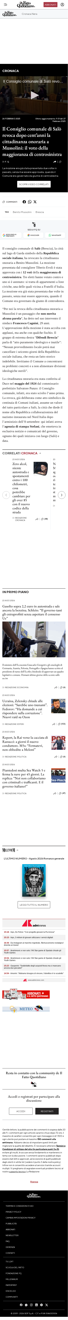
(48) (46, 519)
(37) (63, 162)
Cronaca (10, 71)
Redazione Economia (15, 687)
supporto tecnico (17, 1171)
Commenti (11, 202)
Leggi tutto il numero (34, 904)
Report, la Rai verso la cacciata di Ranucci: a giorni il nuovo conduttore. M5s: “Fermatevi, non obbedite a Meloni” (25, 743)
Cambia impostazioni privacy (20, 1217)
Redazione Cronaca (19, 519)
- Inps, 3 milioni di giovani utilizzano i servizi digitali (28, 937)
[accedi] (62, 5)
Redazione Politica (14, 757)
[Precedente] (6, 495)
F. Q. (5, 162)
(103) (63, 724)
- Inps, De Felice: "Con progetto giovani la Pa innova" (29, 932)
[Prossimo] (61, 495)
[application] (34, 95)
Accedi (20, 1111)
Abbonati (50, 4)
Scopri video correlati (34, 184)
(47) (63, 793)
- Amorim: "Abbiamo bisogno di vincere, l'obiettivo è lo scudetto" (34, 973)
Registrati (47, 1111)
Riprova (34, 1181)
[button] (34, 95)
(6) (64, 687)
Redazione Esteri (13, 724)
